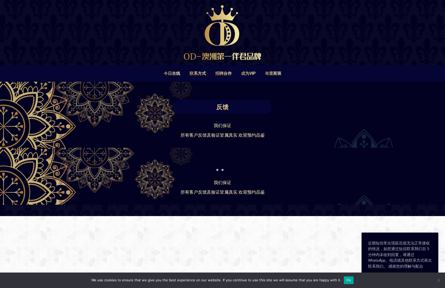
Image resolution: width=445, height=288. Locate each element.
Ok (348, 280)
